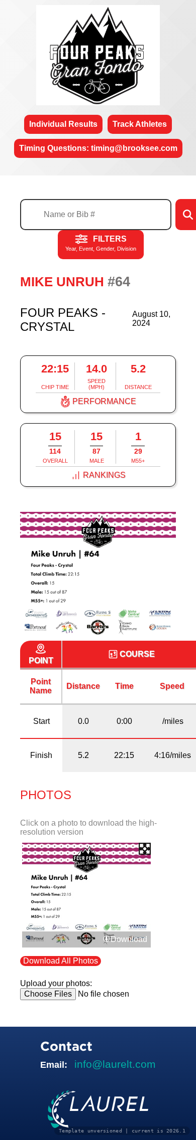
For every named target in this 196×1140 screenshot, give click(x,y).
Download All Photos (60, 961)
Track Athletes (140, 124)
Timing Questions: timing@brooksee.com (98, 148)
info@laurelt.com (115, 1064)
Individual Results (63, 124)
